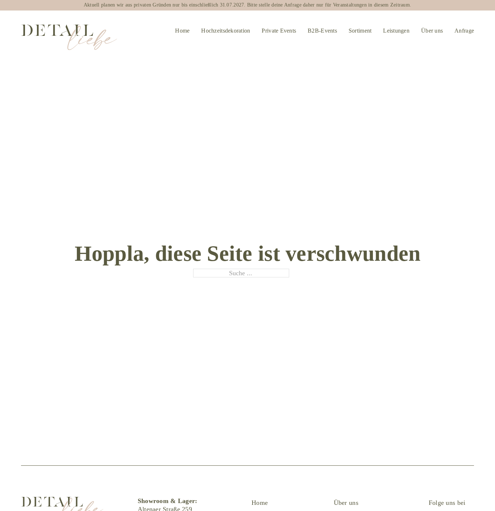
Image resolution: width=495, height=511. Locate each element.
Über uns (432, 31)
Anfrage (464, 31)
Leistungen (396, 31)
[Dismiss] (489, 6)
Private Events (279, 31)
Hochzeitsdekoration (225, 31)
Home (182, 31)
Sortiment (360, 31)
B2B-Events (322, 31)
